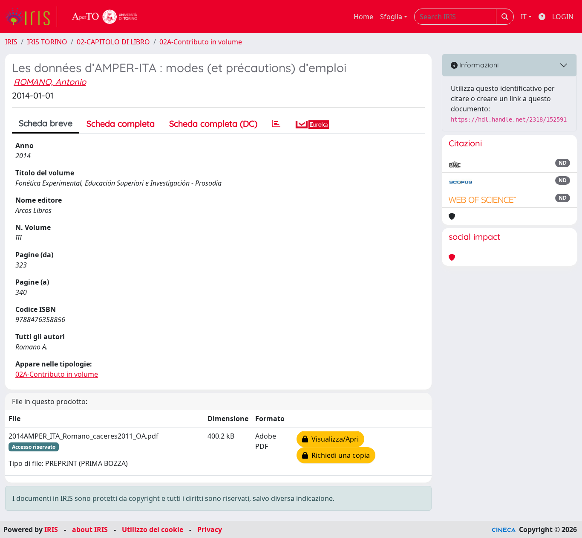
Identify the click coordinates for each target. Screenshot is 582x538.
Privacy (209, 529)
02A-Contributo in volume (200, 42)
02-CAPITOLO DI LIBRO (113, 42)
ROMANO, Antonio (50, 81)
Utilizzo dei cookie (152, 529)
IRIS (11, 42)
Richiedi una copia (339, 455)
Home (363, 16)
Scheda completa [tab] (120, 123)
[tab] (276, 124)
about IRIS (90, 529)
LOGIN (562, 16)
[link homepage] (31, 16)
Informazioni (478, 65)
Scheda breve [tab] (45, 123)
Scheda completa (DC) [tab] (213, 123)
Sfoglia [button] (391, 16)
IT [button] (524, 16)
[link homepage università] (105, 16)
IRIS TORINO (47, 42)
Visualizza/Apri (333, 439)
